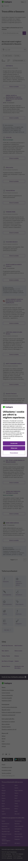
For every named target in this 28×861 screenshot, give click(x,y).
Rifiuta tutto (14, 448)
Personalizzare (14, 453)
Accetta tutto (14, 443)
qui (12, 434)
